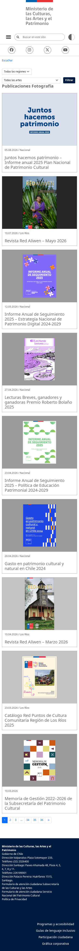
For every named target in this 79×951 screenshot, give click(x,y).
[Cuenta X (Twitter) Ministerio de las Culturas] (47, 50)
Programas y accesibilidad (55, 924)
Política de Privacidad (14, 899)
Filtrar (69, 80)
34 (27, 820)
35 (34, 820)
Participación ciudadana (56, 937)
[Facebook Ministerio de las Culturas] (11, 50)
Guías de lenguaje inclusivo (55, 931)
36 (41, 820)
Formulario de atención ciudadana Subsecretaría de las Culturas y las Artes (30, 886)
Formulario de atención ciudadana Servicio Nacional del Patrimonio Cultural (27, 893)
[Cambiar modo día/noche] (71, 37)
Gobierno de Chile (12, 854)
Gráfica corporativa (55, 944)
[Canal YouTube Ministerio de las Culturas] (65, 50)
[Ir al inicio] (39, 13)
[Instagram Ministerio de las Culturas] (29, 50)
